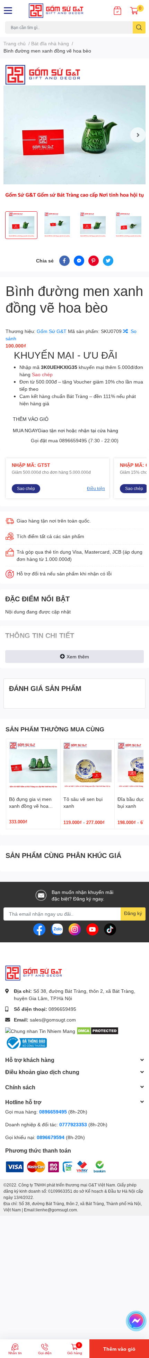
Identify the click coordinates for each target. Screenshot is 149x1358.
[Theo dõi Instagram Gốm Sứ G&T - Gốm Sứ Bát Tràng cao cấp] (75, 929)
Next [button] (138, 134)
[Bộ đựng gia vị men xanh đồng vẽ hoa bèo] (33, 766)
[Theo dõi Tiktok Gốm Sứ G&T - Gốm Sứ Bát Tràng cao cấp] (110, 929)
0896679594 (50, 1137)
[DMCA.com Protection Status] (98, 1030)
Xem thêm (78, 656)
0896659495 (73, 440)
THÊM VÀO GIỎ (31, 419)
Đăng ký (133, 913)
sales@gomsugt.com (53, 1020)
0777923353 (73, 1124)
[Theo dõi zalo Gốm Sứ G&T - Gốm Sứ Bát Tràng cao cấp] (57, 929)
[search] (139, 27)
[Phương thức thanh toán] (48, 1166)
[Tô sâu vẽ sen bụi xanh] (87, 766)
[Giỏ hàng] (134, 11)
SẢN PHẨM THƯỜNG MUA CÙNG (55, 729)
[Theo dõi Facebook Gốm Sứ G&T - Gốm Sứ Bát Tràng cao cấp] (39, 929)
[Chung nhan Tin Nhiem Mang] (40, 1030)
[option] (74, 135)
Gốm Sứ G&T (52, 331)
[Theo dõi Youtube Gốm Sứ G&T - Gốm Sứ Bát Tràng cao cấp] (92, 929)
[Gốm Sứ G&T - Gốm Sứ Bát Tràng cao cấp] (62, 10)
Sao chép (42, 374)
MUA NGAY (65, 430)
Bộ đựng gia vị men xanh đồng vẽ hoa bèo (30, 805)
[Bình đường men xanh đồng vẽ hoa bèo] (74, 135)
